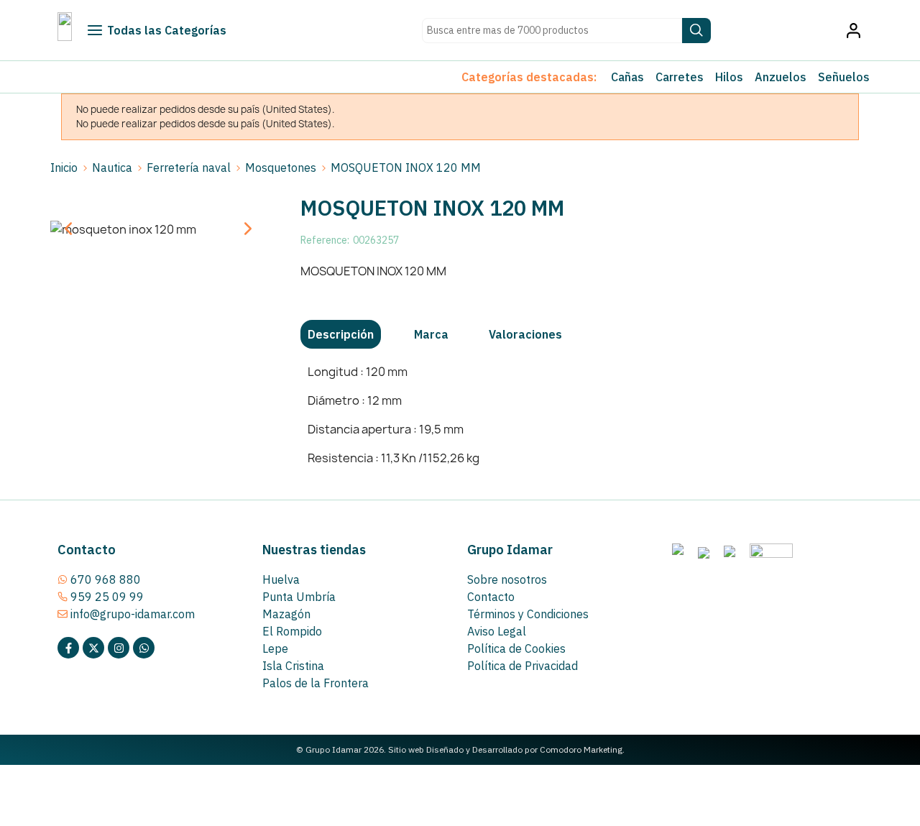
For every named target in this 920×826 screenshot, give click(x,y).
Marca (431, 334)
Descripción (341, 334)
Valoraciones (525, 334)
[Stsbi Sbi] (68, 647)
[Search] (696, 30)
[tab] (340, 334)
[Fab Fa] (144, 647)
